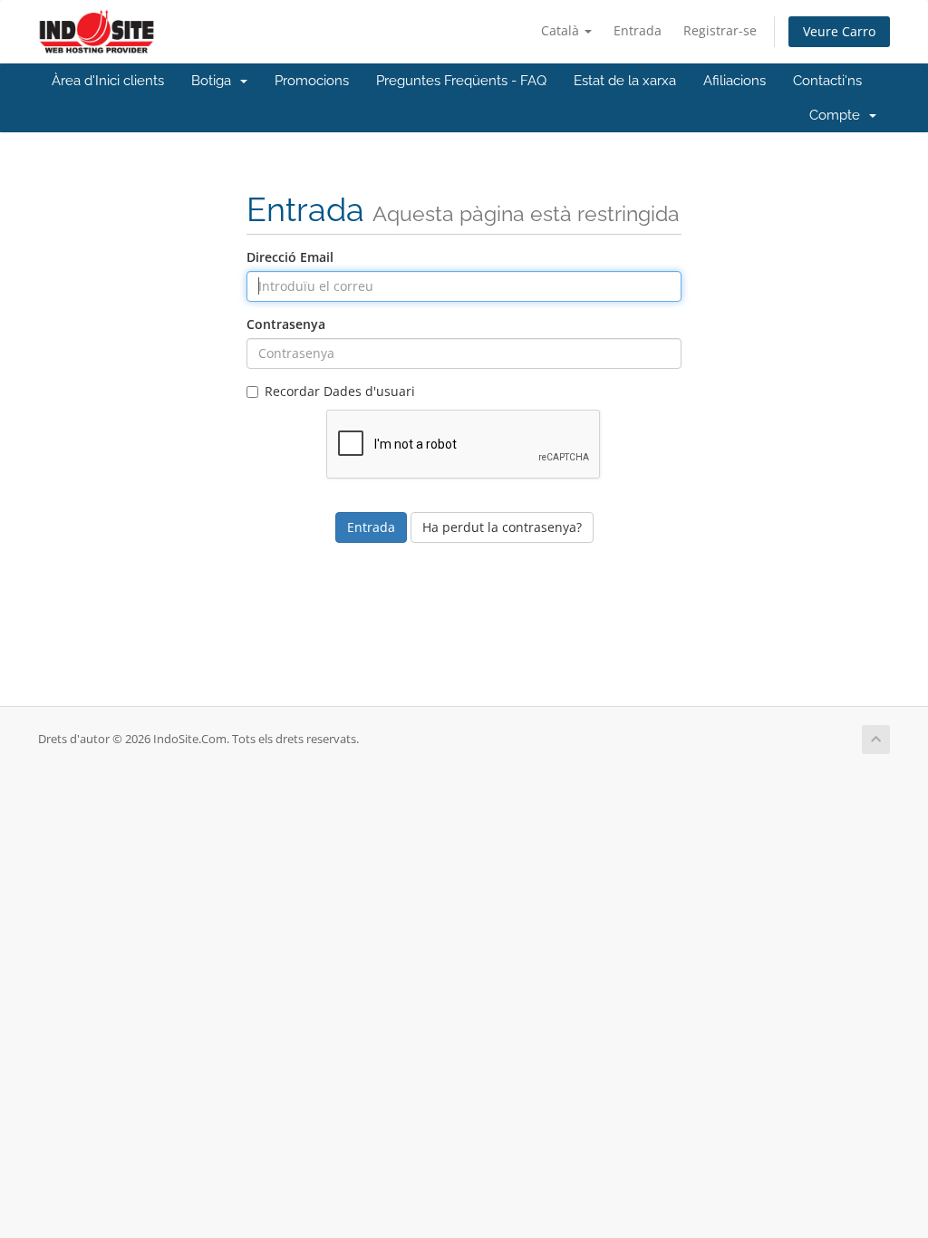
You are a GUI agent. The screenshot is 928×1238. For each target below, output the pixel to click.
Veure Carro (839, 31)
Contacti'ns (827, 81)
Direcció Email (290, 257)
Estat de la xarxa (625, 81)
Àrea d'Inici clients (108, 81)
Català (562, 30)
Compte (838, 115)
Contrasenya (285, 324)
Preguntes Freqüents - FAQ (461, 81)
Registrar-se (720, 30)
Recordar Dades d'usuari (340, 391)
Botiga (214, 81)
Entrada (638, 30)
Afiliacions (734, 81)
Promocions (312, 81)
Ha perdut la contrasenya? (502, 527)
